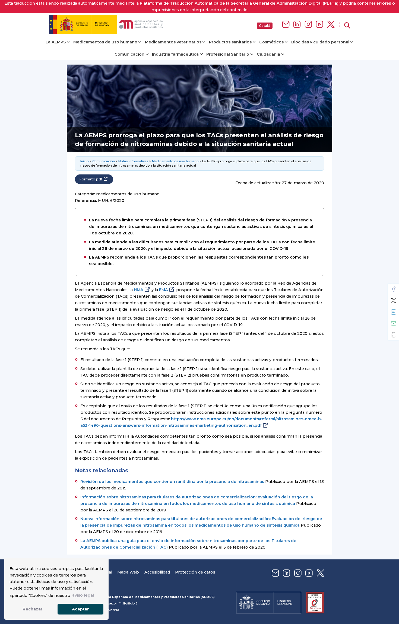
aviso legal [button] (83, 595)
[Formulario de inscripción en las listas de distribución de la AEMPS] (285, 24)
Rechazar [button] (33, 609)
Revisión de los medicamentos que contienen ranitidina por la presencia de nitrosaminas (172, 481)
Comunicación (129, 54)
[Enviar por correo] (393, 323)
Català (264, 26)
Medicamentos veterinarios (173, 42)
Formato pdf (90, 179)
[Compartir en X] (393, 300)
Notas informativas (133, 161)
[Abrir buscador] (347, 26)
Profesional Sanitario (227, 54)
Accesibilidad (157, 572)
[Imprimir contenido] (393, 334)
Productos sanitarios (230, 42)
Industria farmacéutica (175, 54)
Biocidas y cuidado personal (320, 42)
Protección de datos (195, 572)
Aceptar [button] (80, 609)
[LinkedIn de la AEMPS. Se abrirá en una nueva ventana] (297, 24)
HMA (138, 289)
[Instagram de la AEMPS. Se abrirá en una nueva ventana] (308, 24)
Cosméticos (271, 42)
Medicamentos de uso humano (105, 42)
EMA (163, 289)
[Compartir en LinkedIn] (393, 312)
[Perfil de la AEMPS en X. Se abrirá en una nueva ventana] (331, 24)
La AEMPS (56, 42)
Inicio (84, 161)
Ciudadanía (268, 54)
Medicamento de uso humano (175, 161)
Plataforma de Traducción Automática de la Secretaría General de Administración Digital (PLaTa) (239, 3)
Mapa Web (128, 572)
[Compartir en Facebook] (393, 289)
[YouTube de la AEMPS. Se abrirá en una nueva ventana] (319, 24)
